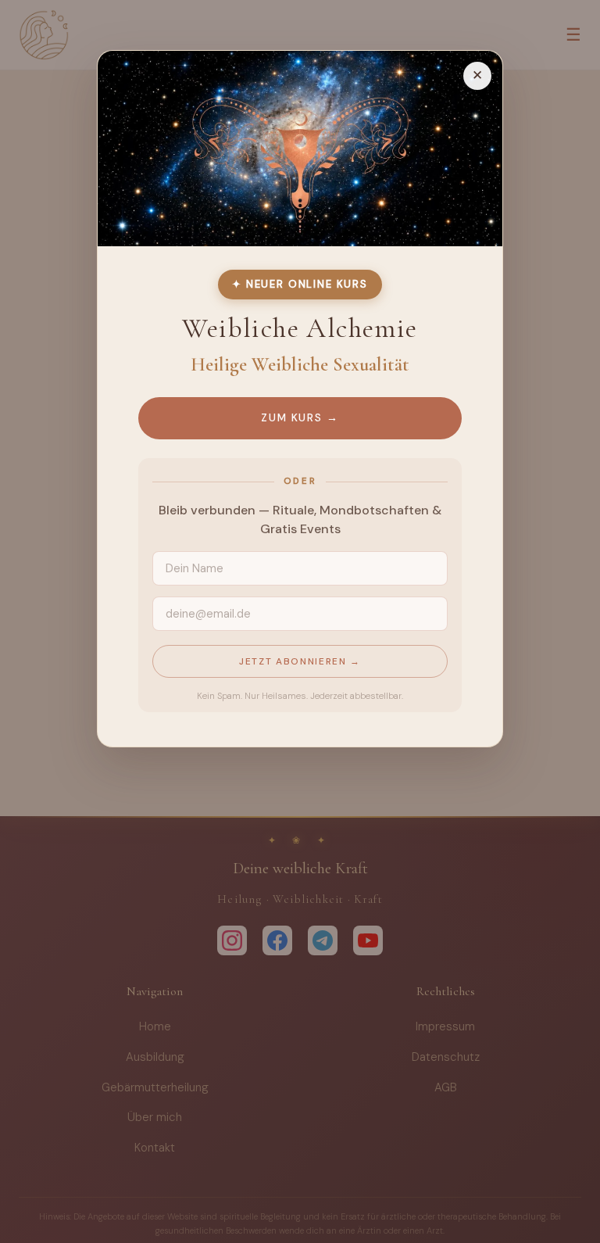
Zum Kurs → (300, 417)
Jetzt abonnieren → (300, 660)
